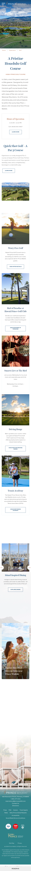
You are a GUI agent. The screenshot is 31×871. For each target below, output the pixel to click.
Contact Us (15, 803)
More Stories (14, 617)
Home (4, 50)
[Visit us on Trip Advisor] (21, 693)
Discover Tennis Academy (15, 509)
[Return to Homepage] (16, 3)
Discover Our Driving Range (15, 448)
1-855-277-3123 (15, 799)
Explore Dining (15, 589)
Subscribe (24, 768)
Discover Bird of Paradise (15, 328)
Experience (12, 50)
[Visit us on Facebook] (15, 693)
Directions (15, 805)
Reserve (15, 869)
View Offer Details (15, 266)
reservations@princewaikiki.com (15, 801)
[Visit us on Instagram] (9, 693)
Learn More (15, 132)
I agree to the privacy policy (16, 771)
